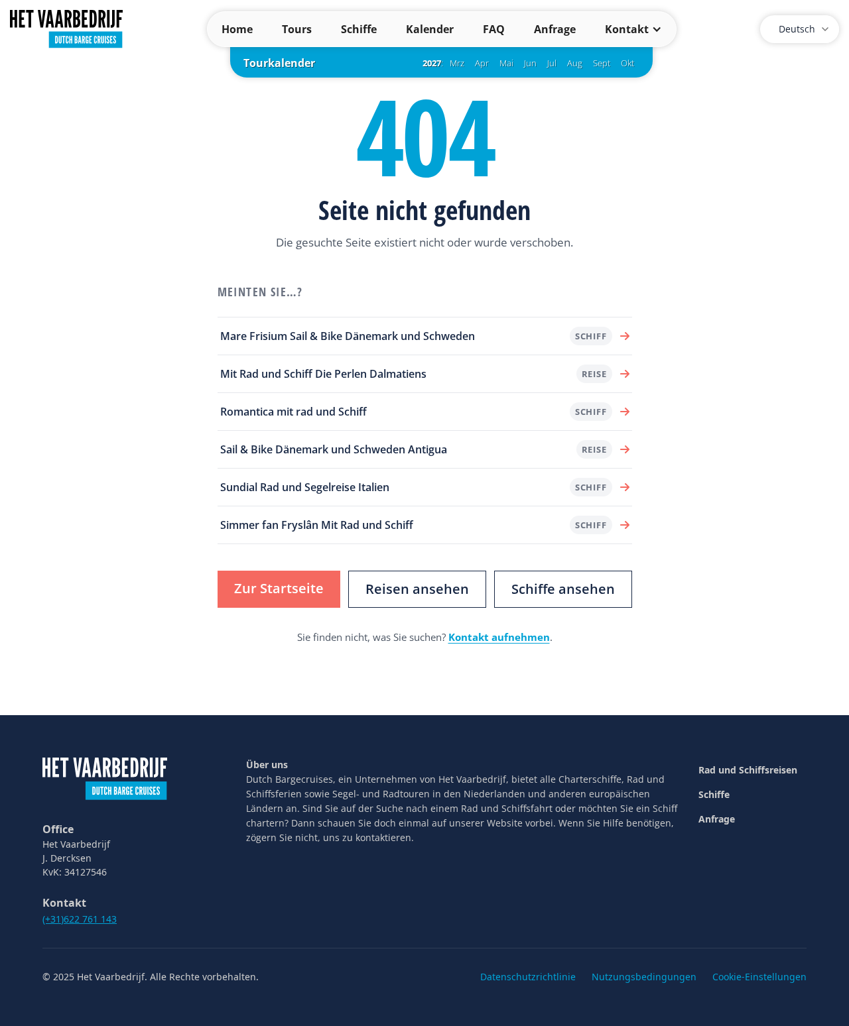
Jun (530, 63)
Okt (627, 63)
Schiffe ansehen (563, 589)
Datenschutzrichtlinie (528, 976)
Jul (551, 63)
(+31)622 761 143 (79, 919)
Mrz (457, 63)
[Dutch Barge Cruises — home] (66, 28)
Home (237, 29)
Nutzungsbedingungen (644, 976)
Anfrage (555, 29)
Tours (297, 29)
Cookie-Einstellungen (759, 976)
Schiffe (359, 29)
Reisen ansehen (417, 589)
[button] (633, 29)
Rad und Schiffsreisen (747, 770)
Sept (601, 63)
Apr (482, 63)
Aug (574, 63)
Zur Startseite (279, 588)
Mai (506, 63)
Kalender (430, 29)
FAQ (494, 29)
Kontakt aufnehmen (499, 637)
